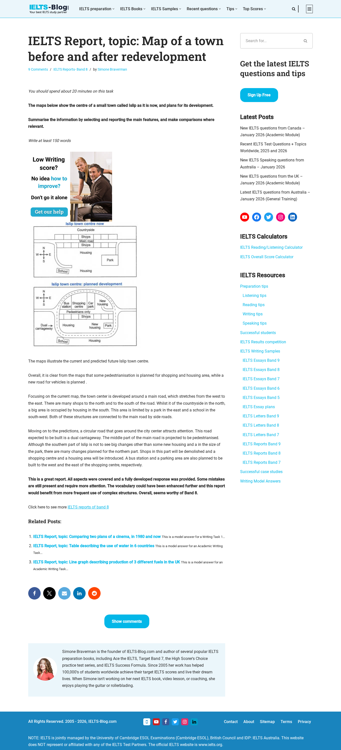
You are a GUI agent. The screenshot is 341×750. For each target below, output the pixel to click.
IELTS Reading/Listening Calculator (271, 247)
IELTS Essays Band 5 (261, 397)
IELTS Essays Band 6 (261, 388)
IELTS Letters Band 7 (261, 434)
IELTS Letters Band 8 (261, 425)
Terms (286, 721)
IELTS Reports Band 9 (262, 444)
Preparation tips (254, 286)
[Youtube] (156, 721)
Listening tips (254, 295)
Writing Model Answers (260, 481)
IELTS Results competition (263, 342)
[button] (113, 9)
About (248, 721)
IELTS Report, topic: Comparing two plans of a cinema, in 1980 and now (97, 536)
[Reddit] (94, 593)
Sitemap (267, 721)
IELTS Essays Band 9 (261, 360)
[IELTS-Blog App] (146, 721)
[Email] (64, 593)
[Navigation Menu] (309, 9)
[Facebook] (34, 593)
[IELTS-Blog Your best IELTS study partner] (49, 8)
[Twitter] (49, 593)
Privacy (304, 721)
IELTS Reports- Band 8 (70, 69)
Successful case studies (261, 471)
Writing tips (253, 314)
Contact (231, 721)
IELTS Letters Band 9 (261, 416)
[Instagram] (280, 217)
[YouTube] (244, 217)
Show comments (127, 621)
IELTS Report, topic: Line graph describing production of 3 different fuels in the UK (106, 562)
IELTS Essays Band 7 (261, 378)
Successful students (258, 332)
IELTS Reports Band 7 (262, 462)
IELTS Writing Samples (260, 351)
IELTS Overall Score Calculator (266, 256)
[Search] (294, 9)
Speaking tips (255, 323)
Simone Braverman (112, 69)
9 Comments (38, 69)
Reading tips (254, 304)
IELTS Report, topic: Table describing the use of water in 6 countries (93, 545)
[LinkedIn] (79, 593)
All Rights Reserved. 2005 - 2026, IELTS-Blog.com (72, 721)
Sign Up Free (259, 95)
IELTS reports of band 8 (88, 507)
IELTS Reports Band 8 (262, 453)
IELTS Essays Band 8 (261, 369)
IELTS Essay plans (259, 406)
